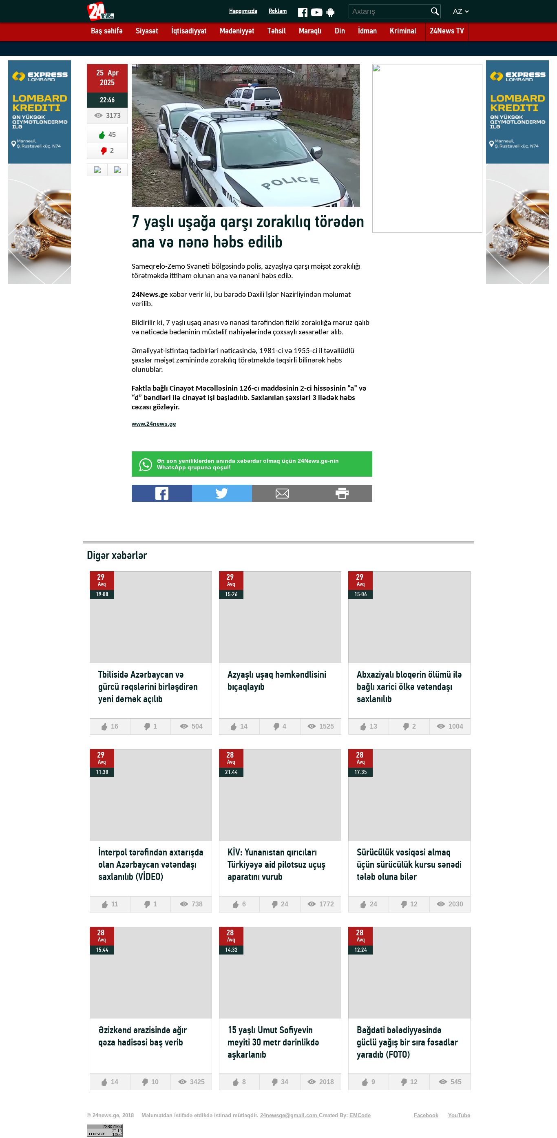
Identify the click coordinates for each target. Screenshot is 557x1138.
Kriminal (403, 31)
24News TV (447, 31)
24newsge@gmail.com (289, 1115)
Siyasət (147, 31)
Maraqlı (310, 31)
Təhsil (276, 31)
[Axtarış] (435, 11)
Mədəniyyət (237, 31)
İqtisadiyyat (189, 31)
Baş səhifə (107, 31)
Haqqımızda (243, 11)
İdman (367, 31)
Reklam (278, 11)
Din (340, 31)
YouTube (459, 1115)
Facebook (426, 1115)
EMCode (360, 1115)
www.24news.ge (154, 423)
